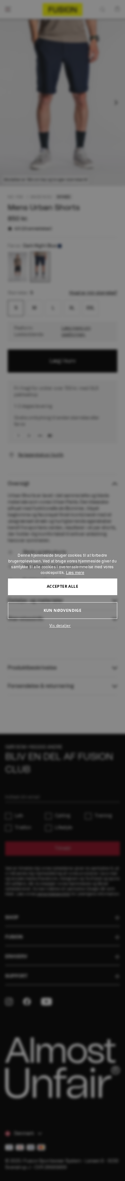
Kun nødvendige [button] (63, 610)
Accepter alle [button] (62, 586)
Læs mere (75, 572)
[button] (62, 625)
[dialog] (62, 590)
